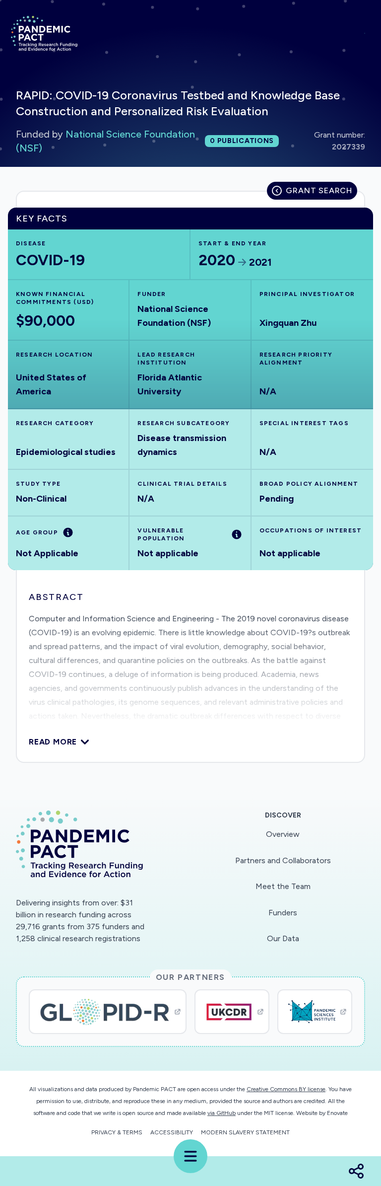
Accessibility (171, 1132)
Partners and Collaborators (283, 860)
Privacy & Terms (116, 1132)
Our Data (283, 938)
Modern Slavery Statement (245, 1132)
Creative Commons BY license (286, 1089)
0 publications (242, 141)
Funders (282, 912)
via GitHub (221, 1113)
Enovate (337, 1113)
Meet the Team (283, 886)
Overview (283, 834)
